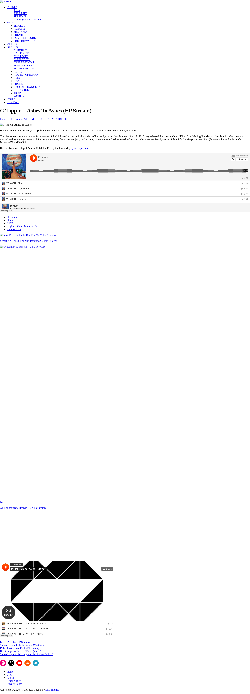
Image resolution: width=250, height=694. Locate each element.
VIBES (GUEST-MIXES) (28, 19)
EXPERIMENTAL (24, 62)
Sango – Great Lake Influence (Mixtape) (22, 645)
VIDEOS (12, 44)
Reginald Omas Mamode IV (22, 226)
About (17, 10)
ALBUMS (19, 28)
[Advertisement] (28, 536)
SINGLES (19, 25)
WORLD (19, 96)
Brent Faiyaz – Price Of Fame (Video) (20, 651)
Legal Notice (14, 680)
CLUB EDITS (22, 59)
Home (10, 671)
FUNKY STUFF (23, 65)
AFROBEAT (21, 50)
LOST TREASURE (25, 37)
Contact (11, 677)
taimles (19, 118)
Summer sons (14, 229)
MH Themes (52, 689)
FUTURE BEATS (24, 68)
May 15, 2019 (7, 118)
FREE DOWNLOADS (26, 41)
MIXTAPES (20, 31)
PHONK (18, 83)
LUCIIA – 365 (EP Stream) (15, 642)
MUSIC (11, 22)
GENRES (12, 47)
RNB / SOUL (21, 90)
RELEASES (20, 13)
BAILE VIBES (22, 53)
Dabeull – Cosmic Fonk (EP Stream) (19, 648)
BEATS (18, 80)
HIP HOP (19, 71)
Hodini (10, 220)
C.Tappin (12, 217)
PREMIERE (20, 34)
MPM (10, 223)
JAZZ (17, 77)
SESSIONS (20, 16)
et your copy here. (79, 148)
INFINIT (12, 7)
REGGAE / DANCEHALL (29, 86)
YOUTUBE (13, 99)
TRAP (17, 93)
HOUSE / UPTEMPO (26, 74)
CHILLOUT (21, 56)
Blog (9, 674)
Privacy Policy (14, 683)
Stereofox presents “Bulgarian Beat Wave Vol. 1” (26, 654)
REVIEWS (13, 102)
